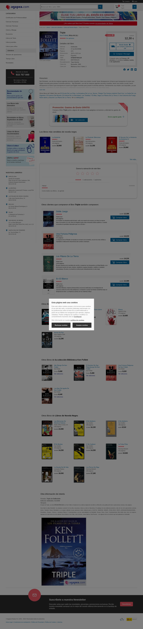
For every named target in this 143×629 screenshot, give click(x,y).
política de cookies (77, 320)
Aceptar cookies (82, 325)
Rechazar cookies (61, 325)
